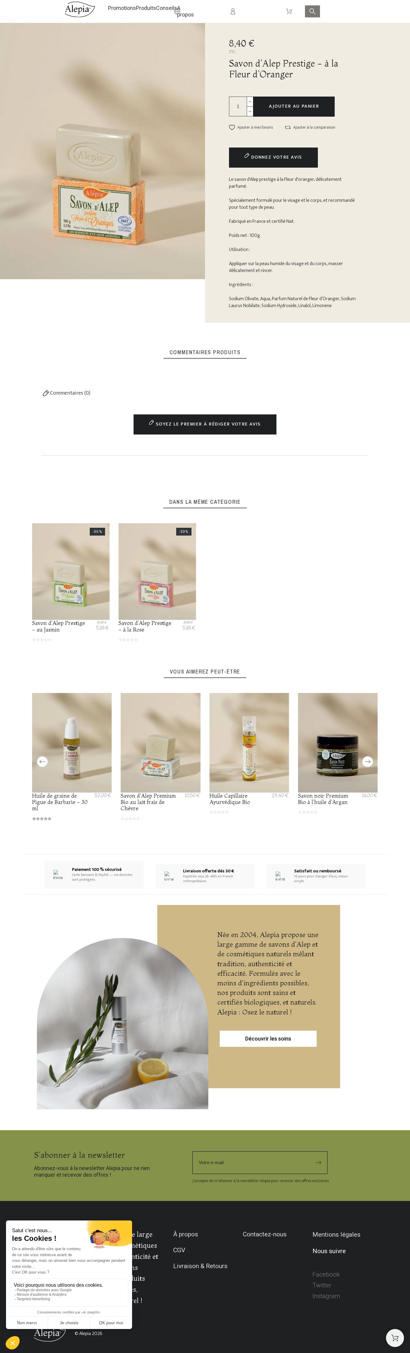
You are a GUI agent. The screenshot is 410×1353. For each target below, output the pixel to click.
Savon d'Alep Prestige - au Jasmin (58, 626)
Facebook (326, 1274)
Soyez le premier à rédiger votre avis (207, 424)
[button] (251, 127)
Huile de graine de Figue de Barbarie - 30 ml (60, 802)
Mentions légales (336, 1234)
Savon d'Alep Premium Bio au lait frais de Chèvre (148, 802)
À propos (185, 1234)
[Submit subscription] (318, 1163)
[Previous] (42, 761)
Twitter (321, 1285)
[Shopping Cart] (395, 1338)
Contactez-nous (265, 1234)
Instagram (326, 1296)
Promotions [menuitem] (122, 8)
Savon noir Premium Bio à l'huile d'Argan (323, 798)
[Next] (367, 761)
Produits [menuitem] (146, 8)
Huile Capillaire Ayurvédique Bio (230, 798)
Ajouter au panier (294, 106)
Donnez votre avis (275, 157)
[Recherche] (312, 11)
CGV (179, 1250)
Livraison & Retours (200, 1266)
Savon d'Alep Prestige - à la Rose (145, 626)
